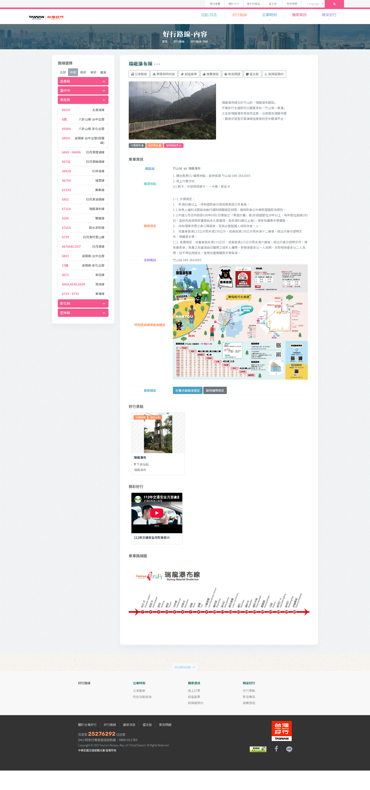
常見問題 (292, 4)
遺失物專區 (253, 4)
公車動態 (139, 690)
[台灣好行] (46, 16)
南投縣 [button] (65, 99)
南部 (83, 72)
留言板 (273, 4)
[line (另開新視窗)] (289, 749)
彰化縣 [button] (65, 303)
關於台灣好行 (87, 724)
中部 (73, 72)
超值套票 (194, 696)
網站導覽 (214, 4)
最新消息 (129, 724)
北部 (63, 72)
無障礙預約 (195, 702)
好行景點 (249, 690)
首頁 (164, 41)
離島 (103, 72)
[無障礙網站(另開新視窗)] (258, 748)
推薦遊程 (249, 702)
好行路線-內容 (199, 41)
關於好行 (234, 4)
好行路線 (179, 41)
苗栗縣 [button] (65, 81)
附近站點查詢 (142, 696)
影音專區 (249, 696)
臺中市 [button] (65, 90)
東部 (93, 72)
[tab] (83, 81)
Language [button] (313, 4)
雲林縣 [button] (65, 312)
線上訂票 (194, 690)
